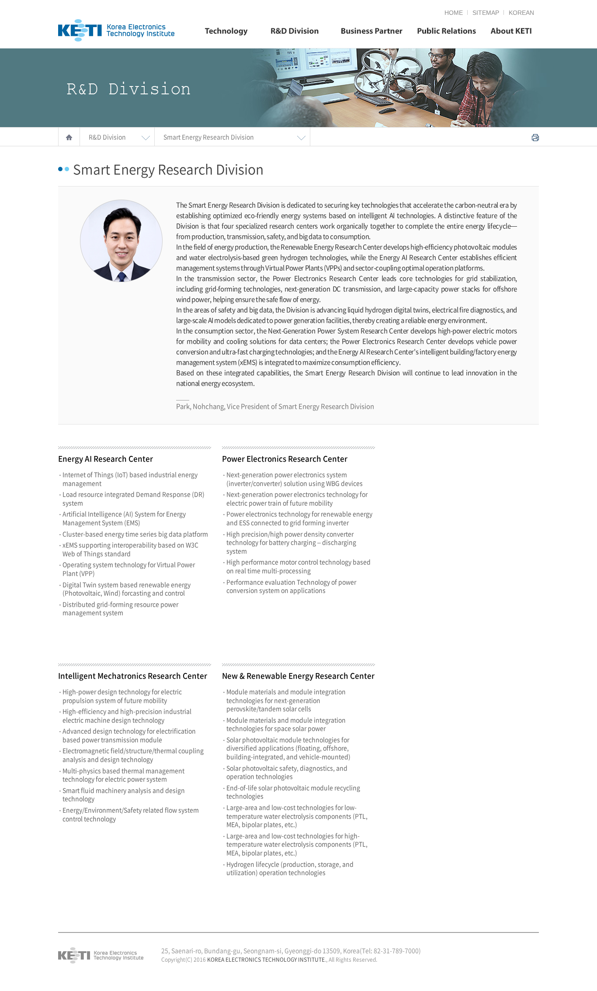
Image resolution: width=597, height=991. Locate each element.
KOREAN (521, 12)
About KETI (511, 32)
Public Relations (446, 32)
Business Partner (372, 32)
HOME (453, 12)
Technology (226, 32)
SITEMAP (485, 12)
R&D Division (295, 32)
